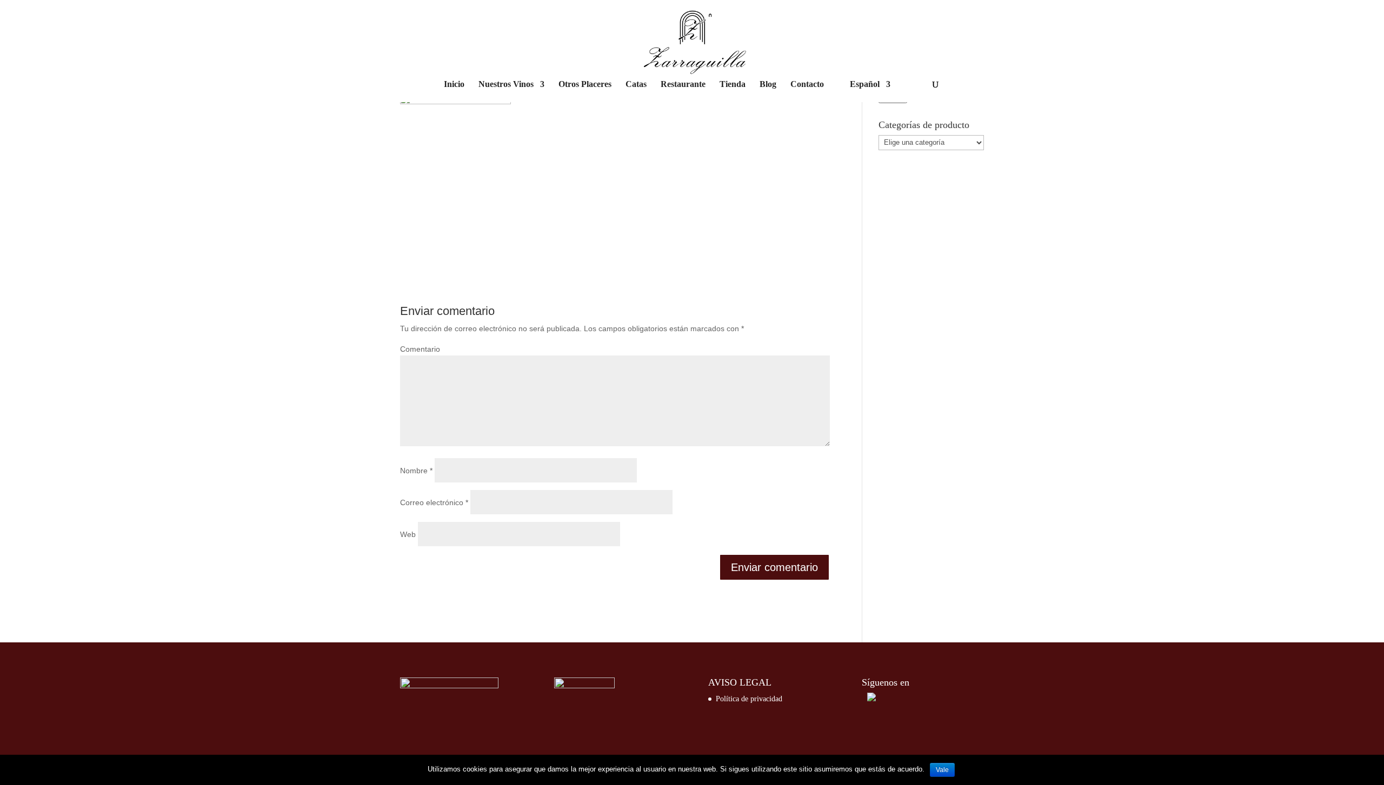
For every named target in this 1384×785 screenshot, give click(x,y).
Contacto (807, 84)
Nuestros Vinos (506, 84)
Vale (942, 770)
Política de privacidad (749, 699)
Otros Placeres (584, 84)
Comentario (420, 349)
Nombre (416, 470)
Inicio (454, 84)
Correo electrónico (434, 502)
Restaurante (683, 84)
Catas (636, 84)
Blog (768, 84)
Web (408, 534)
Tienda (733, 84)
